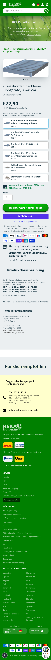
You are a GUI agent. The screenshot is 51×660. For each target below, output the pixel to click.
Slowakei (30, 599)
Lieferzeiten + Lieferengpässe (14, 518)
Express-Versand (9, 492)
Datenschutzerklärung (12, 529)
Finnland (6, 595)
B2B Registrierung (10, 511)
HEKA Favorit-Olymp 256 (13, 291)
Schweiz (29, 595)
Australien (7, 573)
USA (28, 614)
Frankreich (7, 599)
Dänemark (7, 588)
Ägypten (6, 577)
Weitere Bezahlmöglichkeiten (25, 221)
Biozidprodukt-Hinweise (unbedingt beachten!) (21, 537)
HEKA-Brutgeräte (21, 655)
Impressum (7, 522)
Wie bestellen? (8, 540)
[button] (5, 655)
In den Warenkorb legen (25, 208)
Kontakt (6, 477)
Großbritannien (9, 602)
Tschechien (30, 610)
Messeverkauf (8, 555)
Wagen (47, 4)
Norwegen (30, 573)
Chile (5, 584)
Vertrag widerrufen (11, 500)
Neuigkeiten (7, 548)
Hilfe (4, 481)
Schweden (30, 591)
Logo (15, 4)
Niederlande (8, 620)
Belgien (6, 580)
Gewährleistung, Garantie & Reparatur (18, 496)
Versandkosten (22, 108)
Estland (6, 591)
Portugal (29, 584)
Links (5, 484)
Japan (5, 606)
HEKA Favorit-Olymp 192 (13, 289)
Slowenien (30, 602)
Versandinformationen (12, 514)
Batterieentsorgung (10, 488)
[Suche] (46, 11)
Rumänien (30, 588)
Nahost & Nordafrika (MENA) (11, 615)
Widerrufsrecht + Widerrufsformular (17, 533)
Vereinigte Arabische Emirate (34, 618)
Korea (5, 610)
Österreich (30, 577)
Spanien (29, 606)
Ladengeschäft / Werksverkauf (15, 551)
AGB (4, 525)
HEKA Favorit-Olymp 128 (13, 287)
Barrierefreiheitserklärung (13, 562)
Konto (42, 4)
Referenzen (7, 559)
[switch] (46, 656)
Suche (5, 544)
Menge (5, 192)
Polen (28, 580)
